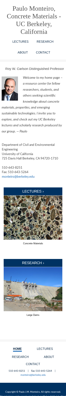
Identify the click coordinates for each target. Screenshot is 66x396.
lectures (20, 41)
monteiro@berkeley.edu (18, 176)
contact (43, 52)
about (23, 52)
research (45, 41)
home (17, 348)
